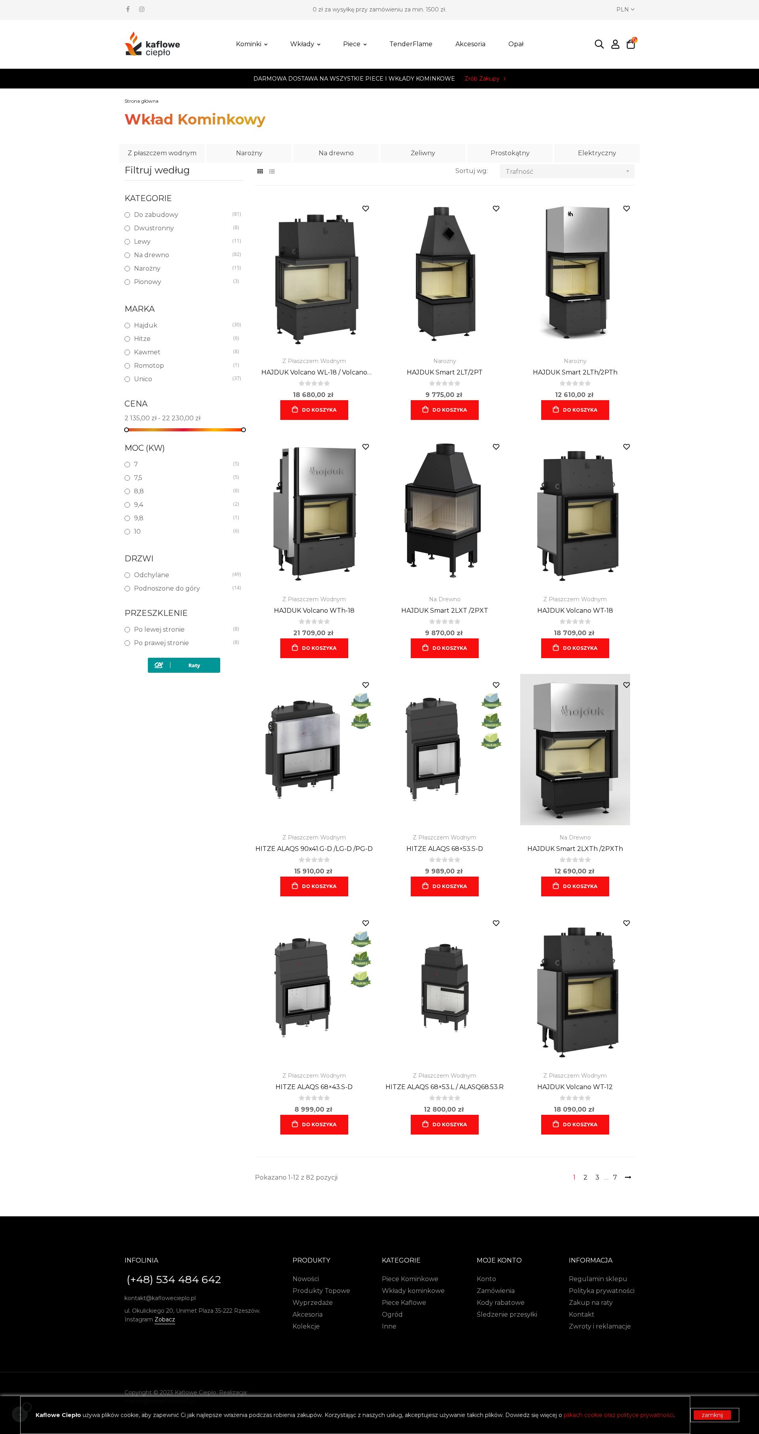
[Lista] (272, 172)
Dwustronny (183, 228)
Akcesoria (308, 1314)
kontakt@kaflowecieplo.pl (160, 1298)
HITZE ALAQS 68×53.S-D (444, 848)
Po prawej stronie (183, 643)
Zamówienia (496, 1291)
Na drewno (336, 153)
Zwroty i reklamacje (600, 1326)
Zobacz (165, 1319)
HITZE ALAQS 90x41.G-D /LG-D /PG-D (314, 848)
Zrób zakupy (482, 78)
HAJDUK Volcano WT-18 (575, 610)
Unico (183, 379)
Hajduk (183, 325)
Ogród (392, 1314)
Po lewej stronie (183, 629)
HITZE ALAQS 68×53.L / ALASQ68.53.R (444, 1087)
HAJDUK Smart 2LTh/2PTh (575, 372)
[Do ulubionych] (366, 208)
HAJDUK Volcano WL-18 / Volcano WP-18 (314, 373)
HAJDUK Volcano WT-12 (575, 1087)
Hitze (183, 339)
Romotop (183, 365)
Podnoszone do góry (183, 588)
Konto (486, 1279)
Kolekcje (306, 1326)
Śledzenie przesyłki (507, 1314)
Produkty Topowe (321, 1291)
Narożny (249, 153)
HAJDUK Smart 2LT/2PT (445, 372)
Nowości (306, 1279)
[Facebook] (128, 9)
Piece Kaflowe (404, 1302)
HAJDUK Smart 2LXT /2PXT (444, 610)
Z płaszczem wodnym (162, 153)
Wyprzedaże (313, 1302)
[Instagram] (142, 9)
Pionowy (183, 282)
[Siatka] (260, 172)
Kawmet (183, 352)
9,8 (183, 518)
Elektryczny (597, 153)
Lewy (183, 241)
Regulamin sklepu (598, 1279)
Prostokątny (510, 153)
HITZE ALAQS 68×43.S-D (314, 1087)
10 (183, 531)
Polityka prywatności (601, 1291)
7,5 (183, 478)
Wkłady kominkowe (413, 1291)
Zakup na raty (591, 1302)
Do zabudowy (183, 214)
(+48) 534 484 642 (173, 1279)
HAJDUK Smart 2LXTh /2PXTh (575, 848)
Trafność (568, 171)
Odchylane (183, 575)
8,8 (183, 491)
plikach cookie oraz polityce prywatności (619, 1415)
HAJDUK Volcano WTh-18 (314, 610)
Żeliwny (423, 153)
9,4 (183, 504)
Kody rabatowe (501, 1302)
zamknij (712, 1415)
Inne (389, 1326)
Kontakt (582, 1314)
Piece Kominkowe (410, 1279)
